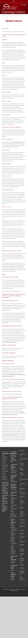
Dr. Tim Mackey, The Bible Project (13, 514)
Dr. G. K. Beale (14, 508)
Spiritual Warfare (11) (22, 560)
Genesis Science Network (13, 548)
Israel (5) (22, 519)
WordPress (13, 295)
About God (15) (22, 454)
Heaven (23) (22, 507)
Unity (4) (22, 568)
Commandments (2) (22, 479)
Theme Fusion (19, 294)
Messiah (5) (22, 545)
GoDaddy (18, 295)
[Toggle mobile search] (22, 4)
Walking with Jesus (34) (22, 572)
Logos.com (13, 489)
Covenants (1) (22, 484)
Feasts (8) (22, 493)
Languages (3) (22, 526)
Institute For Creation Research (13, 535)
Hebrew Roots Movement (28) (22, 514)
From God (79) (22, 496)
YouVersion (13, 472)
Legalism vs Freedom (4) (22, 536)
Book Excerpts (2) (22, 474)
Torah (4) (22, 565)
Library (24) (22, 541)
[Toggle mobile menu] (25, 4)
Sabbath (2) (22, 554)
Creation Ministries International (14, 527)
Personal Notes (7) (22, 550)
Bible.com (13, 480)
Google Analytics (6, 297)
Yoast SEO (8, 295)
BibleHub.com (14, 481)
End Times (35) (22, 489)
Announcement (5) (22, 459)
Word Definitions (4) (22, 579)
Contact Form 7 (5, 294)
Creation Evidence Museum (13, 540)
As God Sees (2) (22, 464)
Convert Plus (12, 294)
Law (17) (22, 530)
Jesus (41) (22, 522)
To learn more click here (4, 478)
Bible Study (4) (22, 468)
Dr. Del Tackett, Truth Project (14, 498)
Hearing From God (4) (22, 502)
